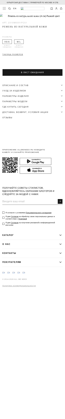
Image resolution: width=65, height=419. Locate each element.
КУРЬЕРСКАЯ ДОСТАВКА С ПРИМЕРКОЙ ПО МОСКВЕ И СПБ (32, 2)
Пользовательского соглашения (38, 213)
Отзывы (7, 117)
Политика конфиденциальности (19, 286)
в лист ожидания (32, 72)
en (15, 8)
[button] (26, 15)
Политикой (22, 219)
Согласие (14, 216)
